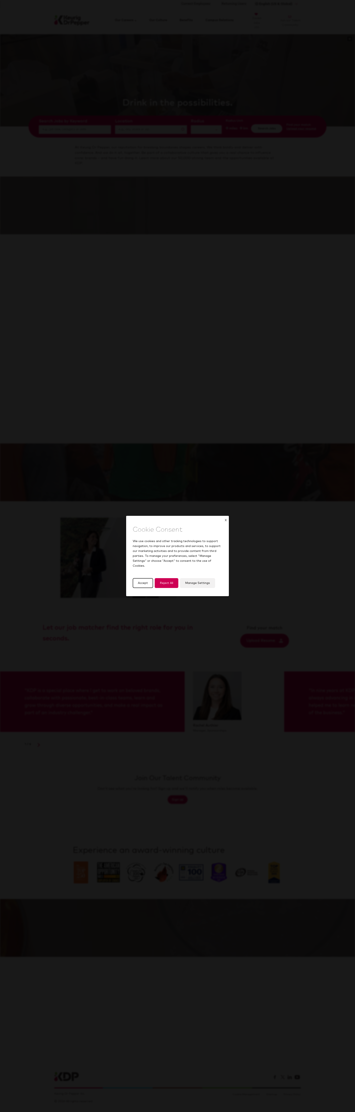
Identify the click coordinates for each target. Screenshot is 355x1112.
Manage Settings (197, 583)
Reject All (166, 583)
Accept (143, 583)
